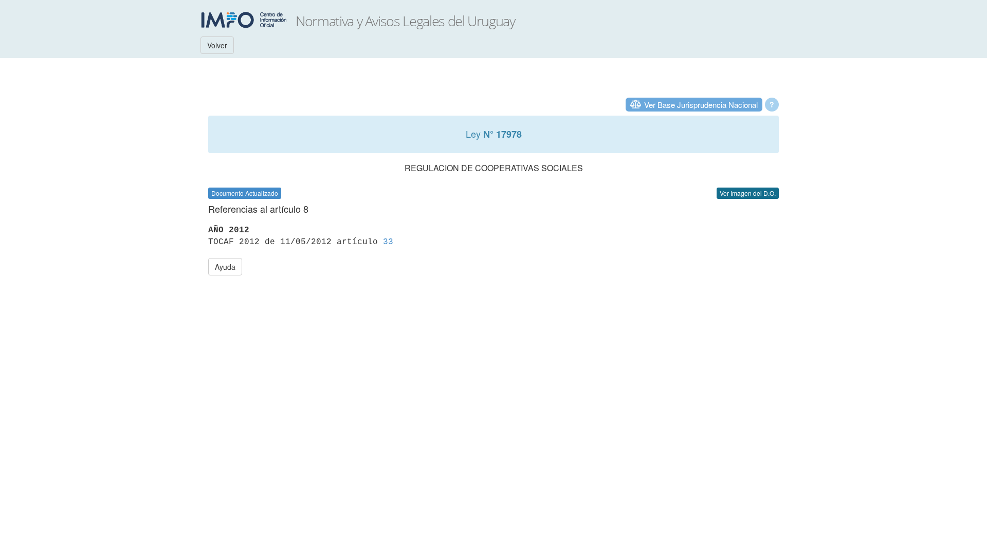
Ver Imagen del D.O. (748, 193)
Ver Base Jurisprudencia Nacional (701, 104)
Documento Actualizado (244, 193)
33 (388, 242)
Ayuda (225, 267)
